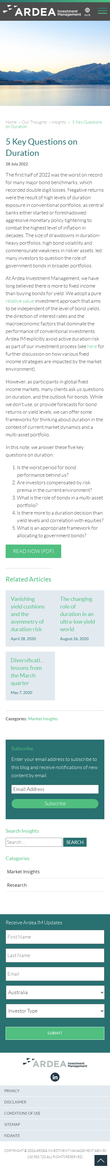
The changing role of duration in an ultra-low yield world (77, 614)
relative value (20, 301)
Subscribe (55, 803)
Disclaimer (15, 1102)
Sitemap (12, 1124)
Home (11, 122)
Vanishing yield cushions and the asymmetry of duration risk (28, 614)
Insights (59, 122)
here (92, 346)
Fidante (12, 1136)
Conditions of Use (22, 1113)
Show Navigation (100, 11)
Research (17, 885)
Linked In (55, 1077)
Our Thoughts (34, 122)
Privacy (11, 1091)
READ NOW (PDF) (33, 551)
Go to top (94, 1155)
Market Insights (43, 718)
